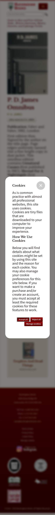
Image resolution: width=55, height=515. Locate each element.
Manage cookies (33, 323)
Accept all (23, 319)
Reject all (36, 319)
